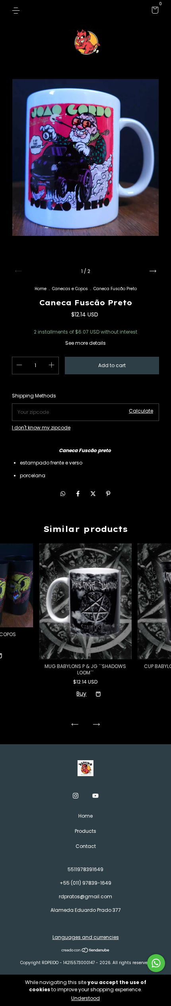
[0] (153, 11)
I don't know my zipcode (41, 427)
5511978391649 (85, 869)
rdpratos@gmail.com (85, 896)
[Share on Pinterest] (108, 494)
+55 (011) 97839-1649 (85, 883)
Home (41, 289)
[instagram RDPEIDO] (75, 795)
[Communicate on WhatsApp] (156, 963)
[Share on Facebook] (78, 494)
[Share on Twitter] (93, 494)
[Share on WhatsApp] (63, 494)
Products (85, 831)
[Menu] (17, 10)
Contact (86, 846)
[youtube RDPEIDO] (95, 795)
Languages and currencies (85, 937)
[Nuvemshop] (86, 951)
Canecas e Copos (70, 289)
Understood (85, 998)
